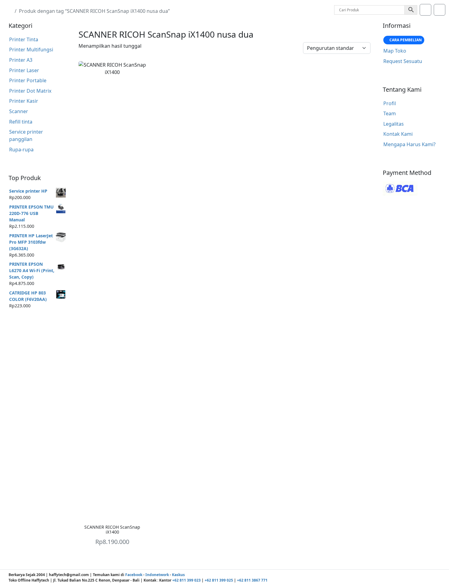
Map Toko (394, 50)
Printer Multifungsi (31, 49)
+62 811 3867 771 (252, 580)
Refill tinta (20, 121)
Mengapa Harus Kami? (409, 144)
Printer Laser (24, 70)
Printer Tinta (23, 39)
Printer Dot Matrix (30, 90)
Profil (389, 103)
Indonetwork (157, 574)
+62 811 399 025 (219, 580)
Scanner (18, 111)
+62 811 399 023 (186, 580)
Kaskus (178, 574)
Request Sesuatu (402, 61)
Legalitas (393, 123)
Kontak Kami (398, 134)
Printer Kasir (23, 101)
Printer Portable (27, 80)
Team (389, 113)
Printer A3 (20, 60)
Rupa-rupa (21, 149)
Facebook (133, 574)
